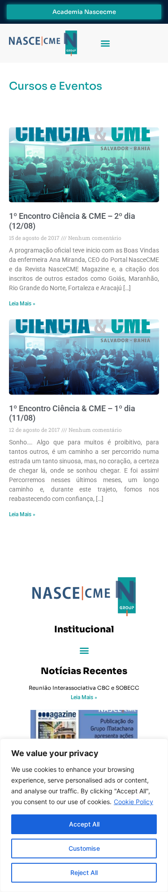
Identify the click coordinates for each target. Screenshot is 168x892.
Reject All (84, 872)
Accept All (84, 824)
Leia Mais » (22, 303)
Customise (84, 848)
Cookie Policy (133, 801)
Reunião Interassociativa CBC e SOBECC (84, 687)
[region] (84, 815)
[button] (105, 43)
